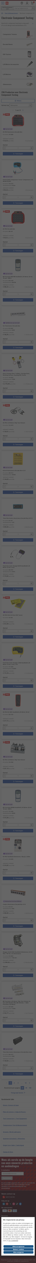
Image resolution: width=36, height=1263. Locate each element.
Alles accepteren (18, 1246)
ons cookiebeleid (13, 1240)
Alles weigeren (18, 1252)
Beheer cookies (18, 1249)
